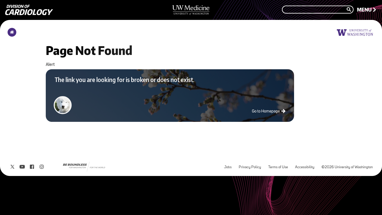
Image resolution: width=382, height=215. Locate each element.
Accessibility (306, 165)
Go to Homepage (266, 111)
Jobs (229, 165)
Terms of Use (279, 165)
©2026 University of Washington (347, 167)
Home (11, 34)
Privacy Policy (251, 165)
